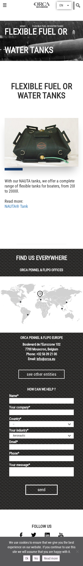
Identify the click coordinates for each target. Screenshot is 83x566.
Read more (51, 558)
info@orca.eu (46, 359)
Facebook (21, 535)
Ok (26, 558)
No (36, 558)
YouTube (60, 535)
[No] (77, 551)
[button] (64, 5)
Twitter (33, 535)
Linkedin (47, 535)
